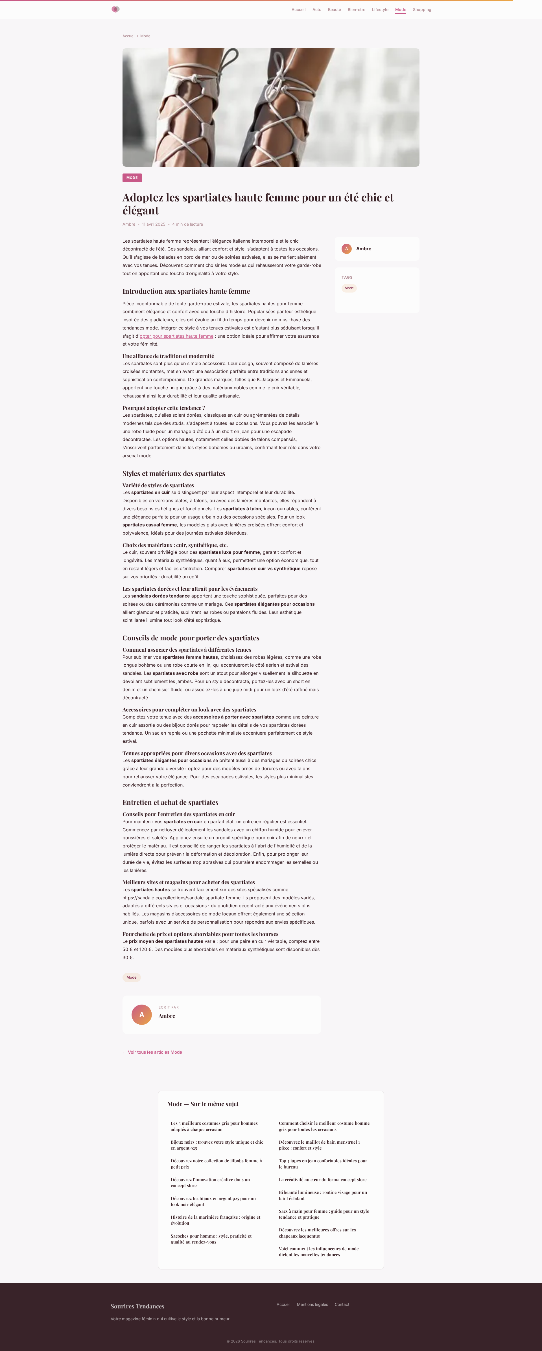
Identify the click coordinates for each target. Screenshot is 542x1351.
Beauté (334, 9)
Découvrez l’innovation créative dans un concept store (210, 1182)
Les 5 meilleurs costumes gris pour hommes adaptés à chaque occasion (214, 1126)
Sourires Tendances (138, 1306)
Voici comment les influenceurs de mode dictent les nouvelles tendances (319, 1251)
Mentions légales (312, 1304)
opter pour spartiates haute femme (176, 336)
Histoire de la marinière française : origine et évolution (215, 1220)
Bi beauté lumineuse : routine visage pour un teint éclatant (323, 1195)
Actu (316, 9)
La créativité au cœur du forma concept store (323, 1179)
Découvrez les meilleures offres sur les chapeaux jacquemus (317, 1232)
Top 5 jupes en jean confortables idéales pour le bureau (323, 1163)
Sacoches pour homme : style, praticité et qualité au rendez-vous (211, 1239)
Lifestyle (380, 9)
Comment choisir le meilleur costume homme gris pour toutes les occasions (324, 1126)
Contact (342, 1304)
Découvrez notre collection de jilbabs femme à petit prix (216, 1163)
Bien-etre (356, 9)
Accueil (299, 9)
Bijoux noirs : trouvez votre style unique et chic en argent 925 (217, 1145)
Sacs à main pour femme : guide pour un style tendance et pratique (324, 1214)
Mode (400, 9)
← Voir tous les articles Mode (152, 1052)
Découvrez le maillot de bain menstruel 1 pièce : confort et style (319, 1145)
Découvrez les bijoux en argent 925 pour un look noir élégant (213, 1201)
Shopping (422, 9)
